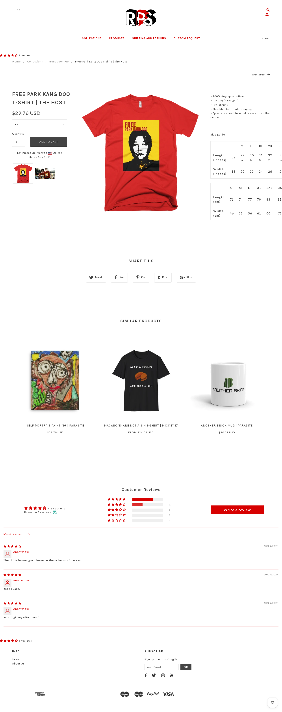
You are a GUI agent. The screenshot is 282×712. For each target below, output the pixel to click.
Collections (35, 61)
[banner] (141, 18)
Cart (266, 38)
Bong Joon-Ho (59, 61)
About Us (18, 663)
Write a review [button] (237, 510)
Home (16, 61)
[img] (12, 546)
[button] (9, 55)
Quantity (18, 133)
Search (17, 659)
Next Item (259, 74)
